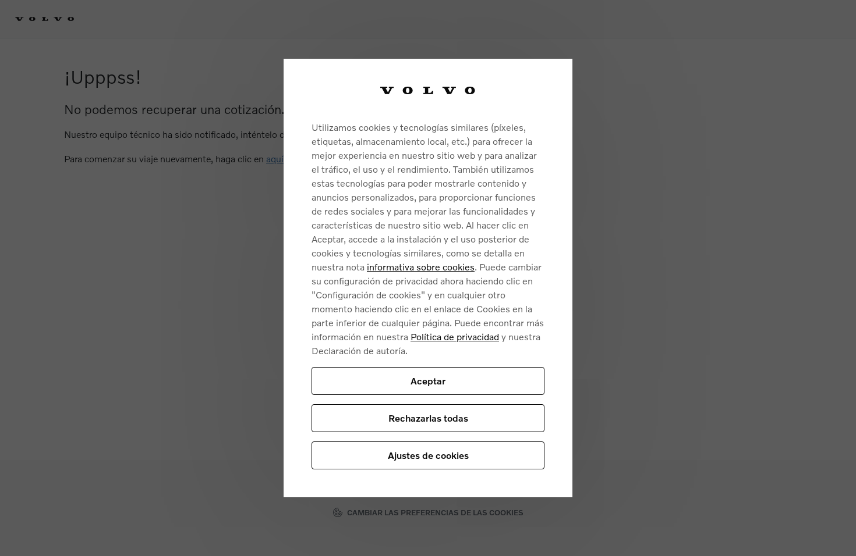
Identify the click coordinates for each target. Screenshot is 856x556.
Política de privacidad (455, 336)
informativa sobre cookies (421, 266)
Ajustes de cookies (428, 455)
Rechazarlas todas (428, 417)
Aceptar (428, 380)
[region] (428, 278)
